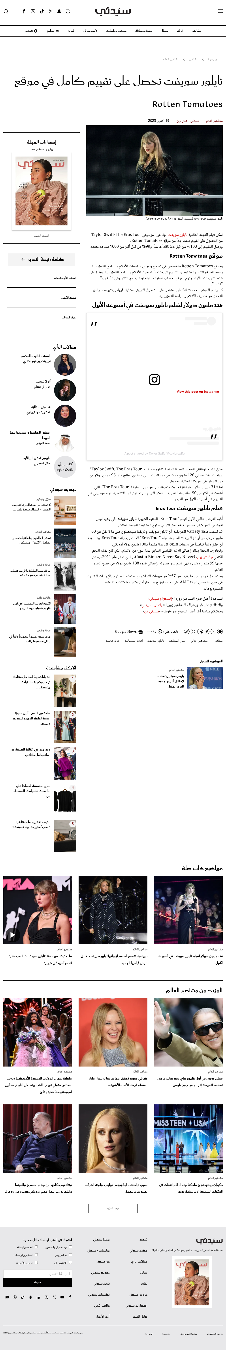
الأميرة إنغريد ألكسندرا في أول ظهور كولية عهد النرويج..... (32, 606)
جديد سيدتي (63, 489)
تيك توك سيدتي (152, 605)
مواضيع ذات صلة (202, 868)
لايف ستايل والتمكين (56, 1247)
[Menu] (220, 11)
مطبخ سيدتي (138, 1251)
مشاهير (197, 30)
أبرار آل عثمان (42, 387)
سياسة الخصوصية (189, 1334)
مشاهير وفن (61, 1255)
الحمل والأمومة (24, 1263)
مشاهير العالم (214, 121)
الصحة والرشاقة (25, 1247)
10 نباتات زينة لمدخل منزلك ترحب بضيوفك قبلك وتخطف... (31, 682)
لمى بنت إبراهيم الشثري (37, 361)
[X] (50, 11)
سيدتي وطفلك (116, 30)
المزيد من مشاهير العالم (194, 991)
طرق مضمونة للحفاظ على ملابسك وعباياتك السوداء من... (31, 791)
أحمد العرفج (43, 443)
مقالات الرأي (64, 347)
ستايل (143, 1273)
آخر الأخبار (103, 1317)
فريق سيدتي (102, 1284)
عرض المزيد (113, 1208)
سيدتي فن (151, 611)
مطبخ (50, 30)
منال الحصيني (42, 463)
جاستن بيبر (205, 557)
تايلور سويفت (177, 235)
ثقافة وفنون (44, 565)
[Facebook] (24, 11)
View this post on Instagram (198, 391)
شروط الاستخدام (215, 1334)
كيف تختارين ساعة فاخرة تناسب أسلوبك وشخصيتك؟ (31, 824)
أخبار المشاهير (177, 641)
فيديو (28, 30)
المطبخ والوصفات (23, 1255)
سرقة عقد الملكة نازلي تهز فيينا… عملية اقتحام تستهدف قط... (30, 573)
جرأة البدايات (69, 317)
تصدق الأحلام (68, 298)
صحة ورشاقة (143, 30)
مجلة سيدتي (101, 1240)
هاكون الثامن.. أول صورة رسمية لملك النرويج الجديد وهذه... (31, 718)
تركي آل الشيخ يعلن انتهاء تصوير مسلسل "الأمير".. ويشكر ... (31, 540)
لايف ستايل (90, 30)
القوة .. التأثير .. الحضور (64, 278)
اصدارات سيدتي (136, 1306)
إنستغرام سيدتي (160, 598)
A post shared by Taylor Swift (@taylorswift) (154, 453)
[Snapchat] (59, 11)
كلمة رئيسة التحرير (46, 259)
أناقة (180, 30)
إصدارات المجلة (41, 142)
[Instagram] (32, 11)
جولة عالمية (112, 641)
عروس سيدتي (138, 1295)
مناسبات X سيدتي (98, 1251)
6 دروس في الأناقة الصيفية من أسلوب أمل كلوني (30, 752)
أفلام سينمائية (133, 641)
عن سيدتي (103, 1262)
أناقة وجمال (60, 1263)
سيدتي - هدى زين (187, 121)
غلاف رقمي (102, 1306)
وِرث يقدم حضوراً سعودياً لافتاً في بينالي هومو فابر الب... (30, 639)
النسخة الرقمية (41, 235)
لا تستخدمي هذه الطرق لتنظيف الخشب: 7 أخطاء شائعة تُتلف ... (31, 507)
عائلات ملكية (43, 598)
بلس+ (71, 30)
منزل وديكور (44, 499)
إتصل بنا (148, 1334)
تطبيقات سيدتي (99, 1295)
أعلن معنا (166, 1334)
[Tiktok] (41, 11)
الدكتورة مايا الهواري (38, 412)
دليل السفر (140, 1317)
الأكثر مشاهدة (61, 668)
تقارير (144, 1284)
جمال (164, 30)
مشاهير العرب (43, 532)
